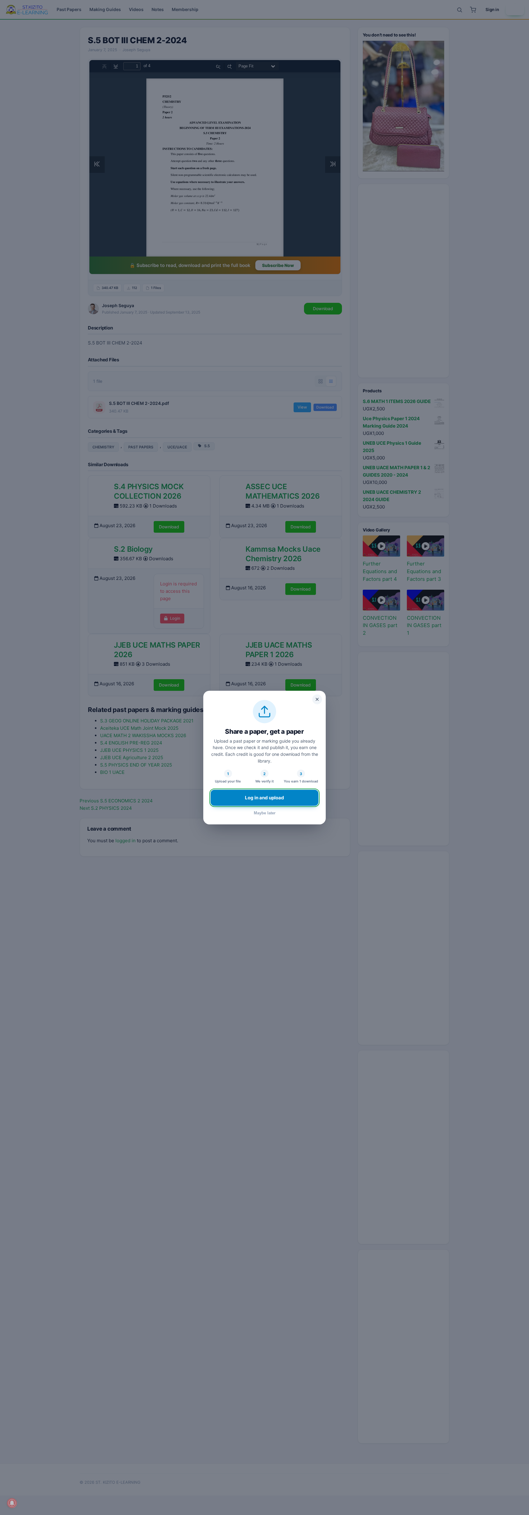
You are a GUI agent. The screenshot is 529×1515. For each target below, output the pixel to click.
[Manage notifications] (12, 1503)
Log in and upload (264, 798)
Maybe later (265, 813)
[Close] (317, 699)
